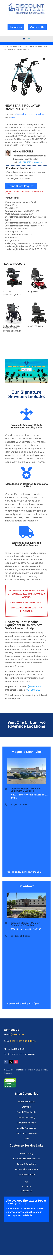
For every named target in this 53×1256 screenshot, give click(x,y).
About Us (26, 1186)
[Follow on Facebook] (6, 1061)
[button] (44, 59)
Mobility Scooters (26, 1101)
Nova (12, 117)
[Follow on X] (11, 1061)
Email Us (38, 162)
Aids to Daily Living (26, 1117)
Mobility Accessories (26, 1128)
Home (5, 46)
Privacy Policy (26, 1153)
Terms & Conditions (26, 1164)
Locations (16, 27)
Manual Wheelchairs (26, 1122)
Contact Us (37, 27)
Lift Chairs (26, 1106)
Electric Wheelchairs (26, 1112)
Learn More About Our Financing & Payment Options (24, 192)
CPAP (26, 1138)
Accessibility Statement (26, 1169)
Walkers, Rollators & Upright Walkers (26, 46)
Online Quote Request (20, 186)
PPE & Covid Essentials (26, 1133)
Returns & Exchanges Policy (26, 1158)
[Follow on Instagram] (16, 1061)
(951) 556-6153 (33, 690)
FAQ (27, 1182)
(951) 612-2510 (34, 686)
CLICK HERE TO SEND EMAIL (23, 1041)
